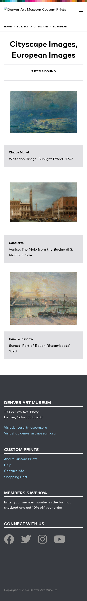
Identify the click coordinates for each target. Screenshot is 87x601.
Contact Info (14, 471)
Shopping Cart (15, 477)
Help (7, 465)
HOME (8, 27)
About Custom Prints (20, 459)
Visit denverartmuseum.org (25, 427)
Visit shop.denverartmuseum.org (30, 433)
